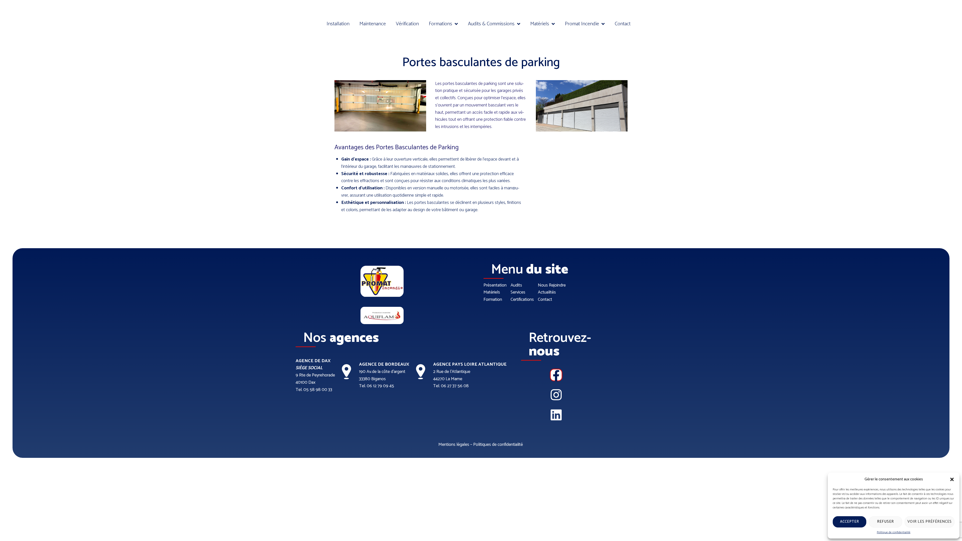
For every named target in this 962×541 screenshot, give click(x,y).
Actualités (547, 292)
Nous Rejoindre (552, 285)
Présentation (495, 285)
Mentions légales (453, 444)
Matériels (492, 292)
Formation (493, 299)
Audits (516, 285)
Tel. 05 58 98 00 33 (314, 389)
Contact (545, 299)
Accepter (849, 521)
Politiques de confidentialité (498, 444)
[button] (951, 479)
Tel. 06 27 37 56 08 (451, 386)
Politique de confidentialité (893, 532)
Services (518, 292)
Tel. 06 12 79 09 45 (376, 386)
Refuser (885, 521)
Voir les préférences (929, 521)
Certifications (522, 299)
